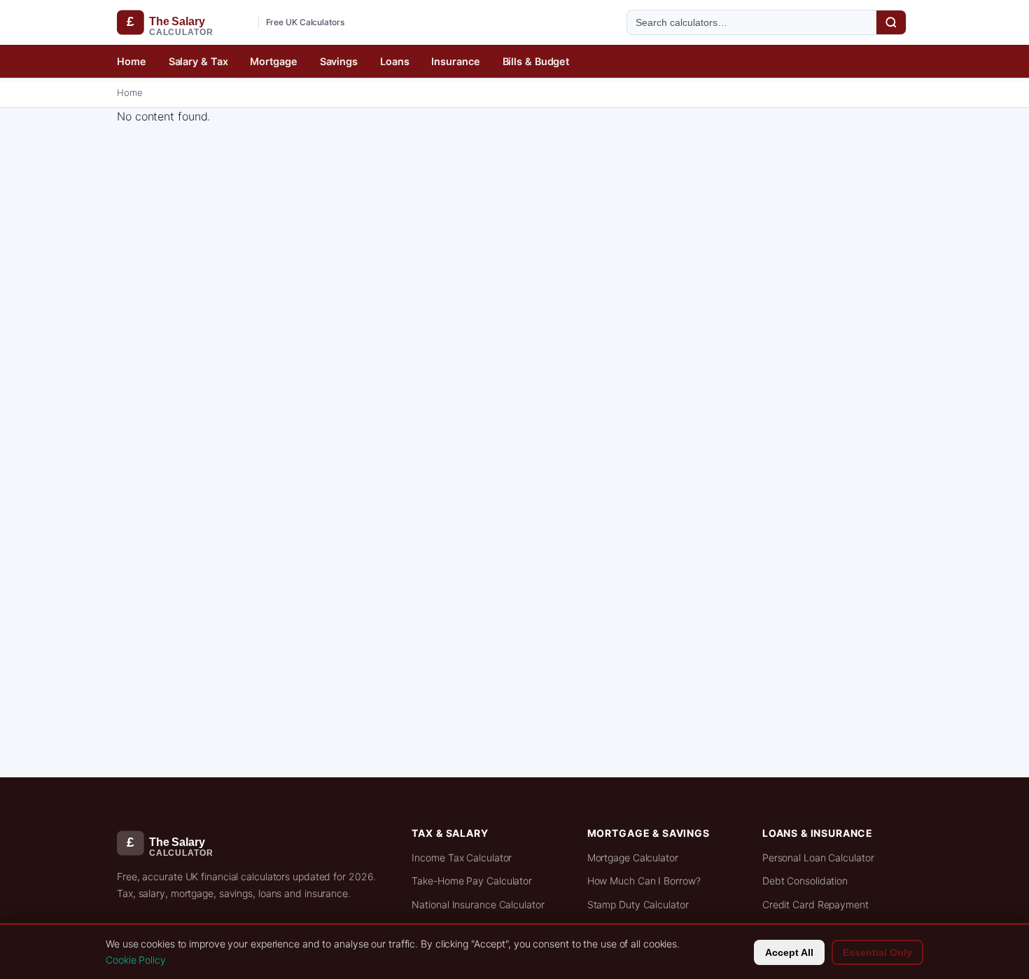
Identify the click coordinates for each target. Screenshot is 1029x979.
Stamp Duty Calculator (638, 904)
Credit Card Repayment (815, 904)
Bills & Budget (536, 61)
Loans (395, 61)
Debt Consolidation (805, 881)
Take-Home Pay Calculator (472, 881)
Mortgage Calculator (632, 857)
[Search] (891, 22)
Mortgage (273, 61)
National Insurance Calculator (478, 904)
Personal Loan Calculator (818, 857)
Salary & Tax (198, 61)
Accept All (789, 952)
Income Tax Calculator (462, 857)
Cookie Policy (136, 960)
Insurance (455, 61)
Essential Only (877, 952)
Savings (339, 61)
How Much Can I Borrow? (644, 881)
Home (131, 61)
